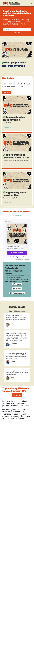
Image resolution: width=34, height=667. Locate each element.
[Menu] (32, 3)
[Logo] (11, 3)
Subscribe (17, 32)
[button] (8, 127)
